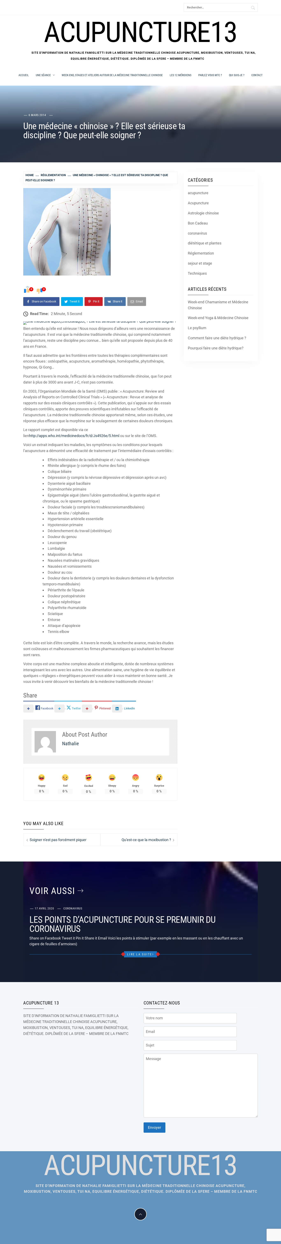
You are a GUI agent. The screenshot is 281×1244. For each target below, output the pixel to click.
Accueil (24, 75)
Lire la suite (139, 954)
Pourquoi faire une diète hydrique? (216, 348)
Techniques (197, 273)
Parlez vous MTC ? (210, 75)
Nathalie (70, 743)
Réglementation (201, 253)
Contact (256, 75)
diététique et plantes (204, 243)
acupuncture (198, 193)
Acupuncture (198, 203)
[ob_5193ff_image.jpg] (99, 323)
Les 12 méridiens (180, 75)
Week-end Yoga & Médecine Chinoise (218, 318)
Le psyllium (197, 328)
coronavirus (197, 233)
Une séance (43, 75)
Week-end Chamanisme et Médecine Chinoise (218, 305)
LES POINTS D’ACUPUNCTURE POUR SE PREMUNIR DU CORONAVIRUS (122, 924)
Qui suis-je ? (236, 75)
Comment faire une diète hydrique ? (217, 338)
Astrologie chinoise (203, 213)
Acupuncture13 (140, 32)
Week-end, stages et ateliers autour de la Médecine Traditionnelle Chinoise (112, 75)
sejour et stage (200, 263)
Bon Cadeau (198, 223)
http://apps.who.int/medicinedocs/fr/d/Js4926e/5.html (74, 436)
